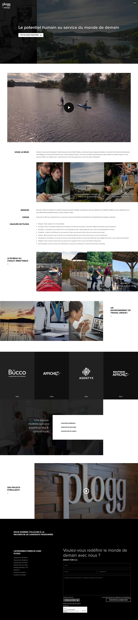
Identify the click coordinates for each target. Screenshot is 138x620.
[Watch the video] (86, 491)
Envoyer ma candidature (118, 600)
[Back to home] (6, 5)
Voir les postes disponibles (29, 35)
